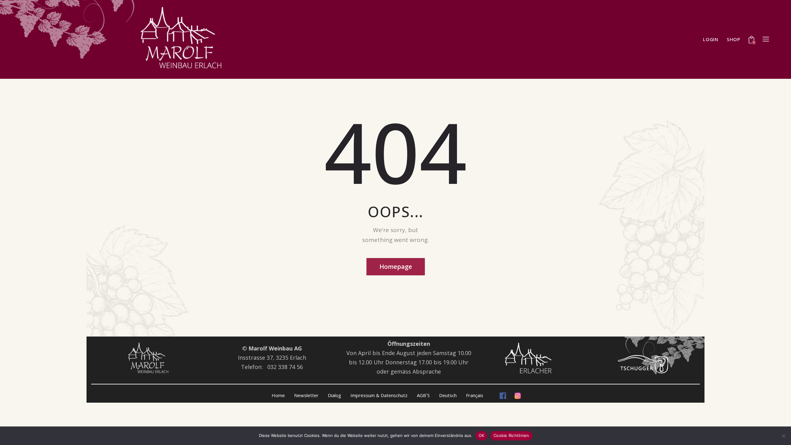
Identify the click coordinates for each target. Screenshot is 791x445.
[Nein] (783, 436)
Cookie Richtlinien (511, 435)
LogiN (710, 39)
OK (481, 435)
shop (733, 39)
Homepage (395, 266)
